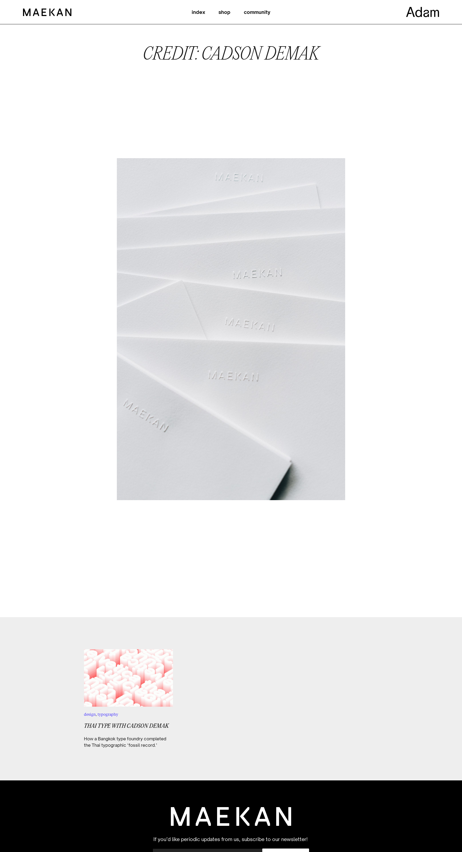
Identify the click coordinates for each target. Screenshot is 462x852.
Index (198, 12)
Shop (224, 12)
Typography (108, 714)
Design (90, 714)
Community (257, 12)
